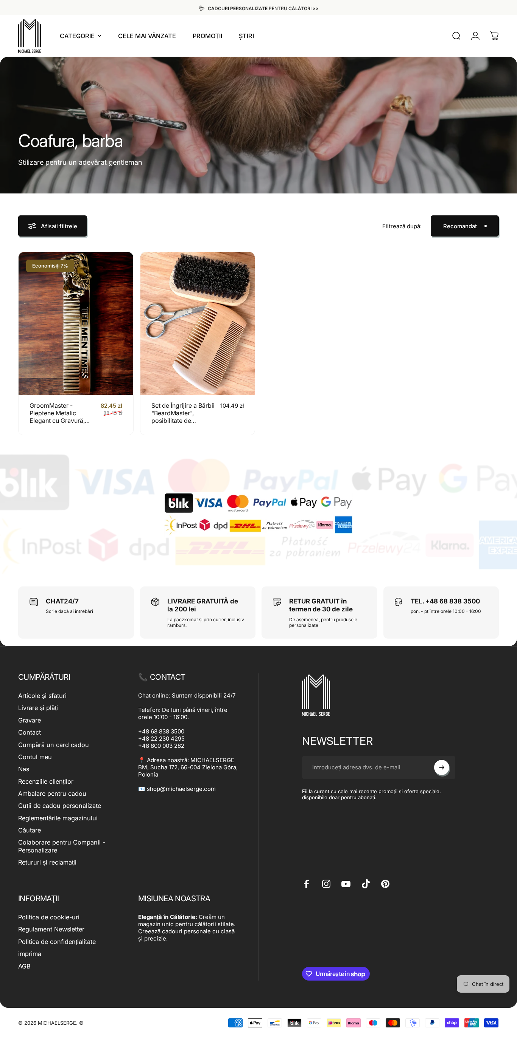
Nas (23, 769)
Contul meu (35, 757)
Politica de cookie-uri (48, 917)
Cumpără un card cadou (53, 745)
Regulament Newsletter (51, 929)
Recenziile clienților (45, 781)
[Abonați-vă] (441, 767)
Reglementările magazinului (58, 818)
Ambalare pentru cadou (52, 793)
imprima (29, 954)
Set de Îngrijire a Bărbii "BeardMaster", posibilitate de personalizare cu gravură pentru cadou (183, 420)
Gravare (29, 720)
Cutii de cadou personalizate (59, 805)
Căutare (29, 830)
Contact (29, 732)
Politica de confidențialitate (57, 941)
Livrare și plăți (38, 708)
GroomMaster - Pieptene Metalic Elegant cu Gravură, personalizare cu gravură (57, 420)
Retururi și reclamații (47, 862)
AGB (24, 966)
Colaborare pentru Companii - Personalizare (61, 846)
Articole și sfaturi (42, 695)
